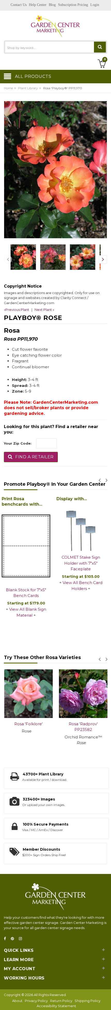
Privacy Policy (36, 1001)
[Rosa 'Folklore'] (28, 693)
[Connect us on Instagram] (22, 938)
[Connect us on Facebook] (6, 938)
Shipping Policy (87, 1001)
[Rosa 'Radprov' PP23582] (83, 693)
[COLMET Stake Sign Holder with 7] (83, 527)
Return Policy (61, 1001)
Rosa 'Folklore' (28, 723)
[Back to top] (105, 1001)
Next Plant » (44, 310)
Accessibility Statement (56, 1006)
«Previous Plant (16, 310)
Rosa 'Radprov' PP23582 (82, 726)
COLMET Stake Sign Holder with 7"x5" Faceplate (83, 563)
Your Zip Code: (17, 443)
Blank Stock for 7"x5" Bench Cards (28, 592)
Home (8, 88)
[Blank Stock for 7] (28, 546)
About (17, 1001)
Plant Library (28, 88)
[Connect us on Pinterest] (14, 938)
